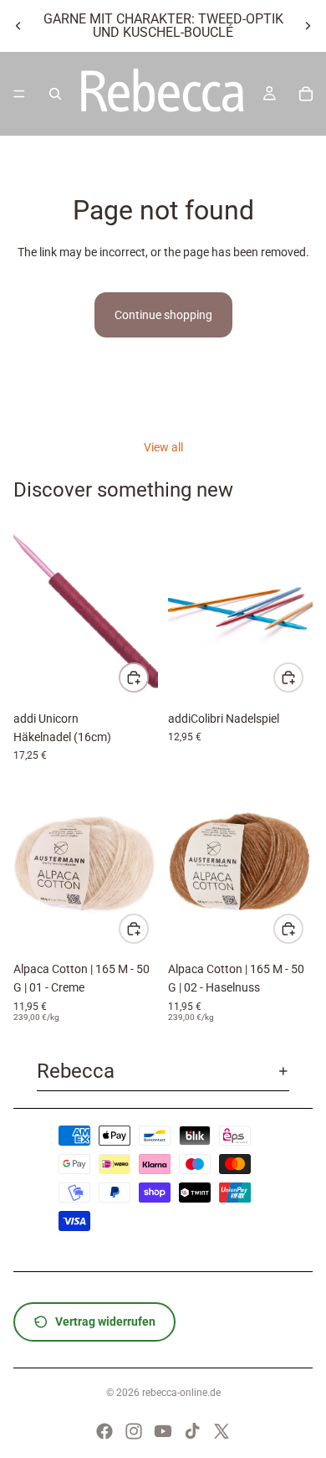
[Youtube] (163, 1431)
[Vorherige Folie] (18, 26)
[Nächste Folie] (307, 26)
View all (163, 447)
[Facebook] (104, 1431)
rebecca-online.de (181, 1393)
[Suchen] (55, 93)
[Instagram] (134, 1431)
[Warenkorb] (306, 93)
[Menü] (19, 94)
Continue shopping (163, 315)
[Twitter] (221, 1431)
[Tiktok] (192, 1431)
